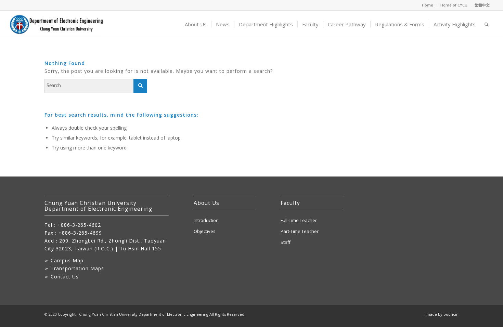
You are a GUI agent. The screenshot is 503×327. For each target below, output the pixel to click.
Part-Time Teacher (300, 231)
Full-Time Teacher (299, 220)
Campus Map (67, 260)
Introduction (206, 220)
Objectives (205, 231)
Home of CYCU (453, 5)
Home (427, 5)
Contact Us (65, 276)
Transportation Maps (77, 268)
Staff (286, 242)
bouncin (451, 314)
